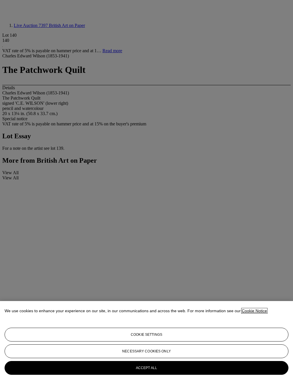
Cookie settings (146, 335)
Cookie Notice (254, 310)
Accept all (146, 368)
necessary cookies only (146, 351)
